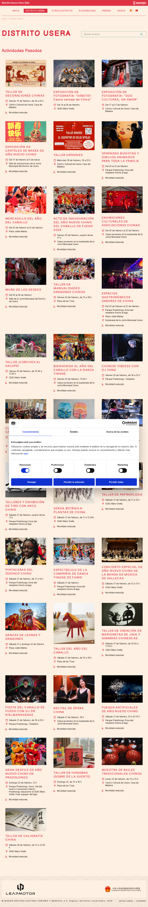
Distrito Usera (17, 19)
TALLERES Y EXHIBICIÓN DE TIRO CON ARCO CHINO (24, 505)
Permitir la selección (74, 482)
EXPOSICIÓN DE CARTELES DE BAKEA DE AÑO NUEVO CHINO (24, 150)
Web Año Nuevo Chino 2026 (15, 3)
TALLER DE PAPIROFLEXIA (122, 494)
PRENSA (106, 10)
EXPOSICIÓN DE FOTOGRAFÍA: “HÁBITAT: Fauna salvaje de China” (72, 95)
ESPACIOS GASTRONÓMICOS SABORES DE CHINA (117, 297)
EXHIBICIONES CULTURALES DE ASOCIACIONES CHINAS (121, 221)
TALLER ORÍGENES (68, 155)
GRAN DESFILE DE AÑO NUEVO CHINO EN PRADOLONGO (23, 773)
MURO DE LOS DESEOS (23, 289)
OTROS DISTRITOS (62, 10)
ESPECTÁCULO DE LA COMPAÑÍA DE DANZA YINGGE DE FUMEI (70, 573)
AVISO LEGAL (126, 901)
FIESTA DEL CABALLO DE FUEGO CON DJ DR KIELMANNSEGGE (25, 711)
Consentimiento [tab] (31, 431)
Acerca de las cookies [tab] (117, 431)
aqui (26, 453)
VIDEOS (121, 10)
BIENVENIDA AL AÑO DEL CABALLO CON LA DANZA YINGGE (73, 369)
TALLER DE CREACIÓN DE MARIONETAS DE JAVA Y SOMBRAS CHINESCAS (122, 634)
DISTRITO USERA (35, 10)
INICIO (16, 10)
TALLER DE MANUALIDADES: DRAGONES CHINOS (69, 288)
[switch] (58, 470)
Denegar (31, 482)
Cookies (141, 901)
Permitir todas (116, 482)
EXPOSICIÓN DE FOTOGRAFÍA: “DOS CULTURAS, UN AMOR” (120, 95)
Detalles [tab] (74, 431)
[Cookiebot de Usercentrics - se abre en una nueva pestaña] (124, 423)
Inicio (4, 19)
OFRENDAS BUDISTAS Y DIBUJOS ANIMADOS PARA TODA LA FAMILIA (120, 157)
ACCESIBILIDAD (87, 10)
